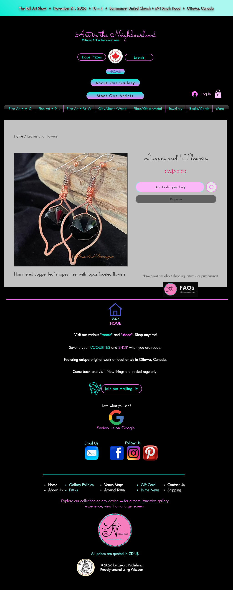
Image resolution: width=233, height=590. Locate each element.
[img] (180, 296)
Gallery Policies (81, 484)
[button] (218, 94)
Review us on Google (116, 427)
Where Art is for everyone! (101, 40)
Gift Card (148, 484)
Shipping (174, 490)
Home (18, 136)
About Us (55, 490)
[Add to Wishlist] (211, 187)
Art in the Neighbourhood (115, 34)
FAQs (75, 490)
